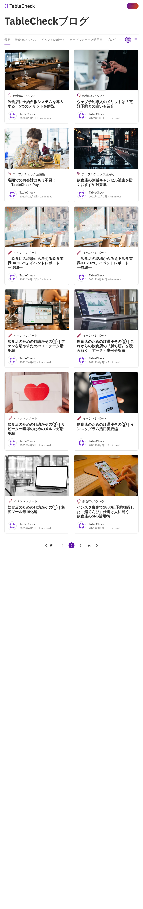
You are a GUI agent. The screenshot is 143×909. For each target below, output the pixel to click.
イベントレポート (53, 40)
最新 (7, 40)
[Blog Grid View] (128, 40)
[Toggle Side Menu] (132, 6)
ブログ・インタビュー (121, 40)
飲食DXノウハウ (26, 40)
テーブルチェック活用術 (85, 40)
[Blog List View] (136, 40)
